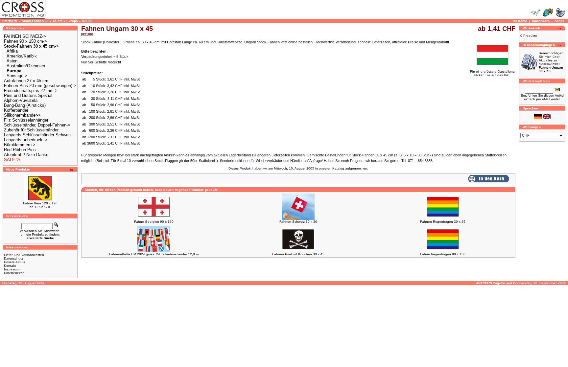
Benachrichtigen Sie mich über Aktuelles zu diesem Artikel (551, 62)
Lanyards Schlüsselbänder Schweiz (38, 134)
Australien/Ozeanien (26, 65)
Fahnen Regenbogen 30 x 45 (442, 221)
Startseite (10, 21)
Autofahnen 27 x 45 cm (26, 80)
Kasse (560, 21)
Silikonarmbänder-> (22, 115)
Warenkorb (541, 21)
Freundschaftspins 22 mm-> (31, 90)
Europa (72, 21)
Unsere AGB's (14, 262)
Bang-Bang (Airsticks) (25, 105)
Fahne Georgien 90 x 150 (154, 221)
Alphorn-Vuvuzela (20, 100)
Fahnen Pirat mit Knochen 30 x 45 (298, 254)
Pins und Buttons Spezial (28, 95)
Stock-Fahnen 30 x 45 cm (42, 21)
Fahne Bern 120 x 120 (40, 203)
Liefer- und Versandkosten (24, 255)
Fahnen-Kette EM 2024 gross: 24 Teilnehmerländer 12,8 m (154, 254)
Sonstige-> (17, 75)
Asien (12, 60)
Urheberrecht (14, 273)
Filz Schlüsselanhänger (26, 120)
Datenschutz (13, 258)
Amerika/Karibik (22, 56)
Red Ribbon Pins (20, 149)
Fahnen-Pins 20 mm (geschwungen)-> (40, 85)
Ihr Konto (520, 21)
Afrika (12, 51)
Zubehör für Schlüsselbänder (31, 129)
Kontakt (10, 265)
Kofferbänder (16, 110)
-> (31, 46)
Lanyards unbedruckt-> (26, 139)
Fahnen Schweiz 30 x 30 (298, 221)
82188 (87, 21)
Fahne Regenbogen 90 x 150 (442, 254)
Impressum (12, 269)
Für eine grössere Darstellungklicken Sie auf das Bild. (492, 73)
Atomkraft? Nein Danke (26, 154)
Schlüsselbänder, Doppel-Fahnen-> (37, 125)
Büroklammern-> (20, 144)
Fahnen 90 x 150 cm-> (25, 41)
